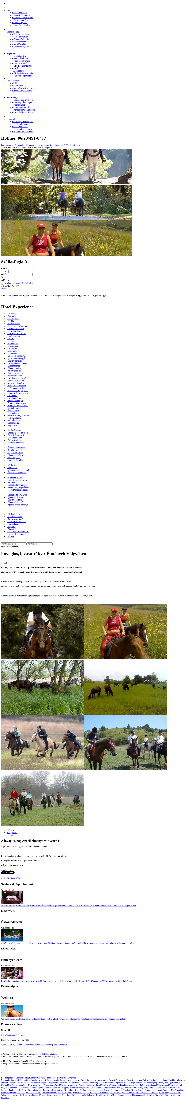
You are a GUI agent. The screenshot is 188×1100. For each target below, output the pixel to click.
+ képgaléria (12, 832)
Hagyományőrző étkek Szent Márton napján (48, 1087)
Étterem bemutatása (21, 34)
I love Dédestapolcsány (23, 112)
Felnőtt (4, 274)
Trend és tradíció (20, 37)
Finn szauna (12, 343)
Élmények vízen (20, 126)
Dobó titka (12, 395)
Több (3, 563)
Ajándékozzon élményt (22, 131)
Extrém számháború (16, 380)
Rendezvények (13, 97)
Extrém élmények (15, 400)
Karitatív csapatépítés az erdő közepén (97, 1090)
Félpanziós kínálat (20, 39)
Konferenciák (18, 105)
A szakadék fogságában (17, 390)
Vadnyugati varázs (15, 383)
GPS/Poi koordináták (22, 66)
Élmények (11, 119)
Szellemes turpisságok (17, 326)
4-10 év (4, 280)
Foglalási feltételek (21, 25)
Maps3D (5, 1035)
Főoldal (10, 321)
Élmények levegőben (22, 129)
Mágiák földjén (14, 408)
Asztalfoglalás (19, 44)
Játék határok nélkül (16, 388)
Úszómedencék (14, 366)
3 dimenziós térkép (21, 61)
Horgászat (12, 313)
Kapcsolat (11, 53)
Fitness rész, (12, 353)
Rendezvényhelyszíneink (23, 110)
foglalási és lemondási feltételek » (18, 283)
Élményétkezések (20, 42)
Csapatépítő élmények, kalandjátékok (64, 1083)
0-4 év (4, 277)
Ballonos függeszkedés (17, 405)
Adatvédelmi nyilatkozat (18, 415)
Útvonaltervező (19, 63)
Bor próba (12, 316)
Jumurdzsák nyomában (17, 393)
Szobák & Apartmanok (22, 17)
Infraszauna (12, 346)
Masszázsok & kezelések (23, 88)
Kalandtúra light (14, 376)
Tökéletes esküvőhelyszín (83, 1095)
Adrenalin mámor (15, 373)
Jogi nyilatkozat (14, 418)
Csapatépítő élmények (22, 121)
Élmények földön (20, 124)
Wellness (16, 83)
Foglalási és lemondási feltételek (38, 1044)
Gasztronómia (13, 32)
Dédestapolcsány (20, 20)
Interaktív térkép (20, 58)
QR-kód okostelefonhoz (23, 73)
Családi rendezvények (22, 100)
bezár (3, 288)
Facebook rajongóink (22, 76)
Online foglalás (19, 22)
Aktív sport (17, 85)
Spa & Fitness (13, 81)
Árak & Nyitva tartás (22, 90)
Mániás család (13, 323)
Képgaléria (31, 145)
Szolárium (12, 351)
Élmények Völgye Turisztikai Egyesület (36, 1054)
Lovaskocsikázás (14, 331)
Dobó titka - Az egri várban (130, 1083)
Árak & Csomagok (21, 15)
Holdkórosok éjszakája (17, 378)
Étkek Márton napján (16, 358)
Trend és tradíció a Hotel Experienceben (113, 1095)
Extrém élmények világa (89, 1085)
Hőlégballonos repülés (17, 363)
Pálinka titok (13, 318)
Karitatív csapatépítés (16, 385)
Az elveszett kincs (15, 371)
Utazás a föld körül (15, 328)
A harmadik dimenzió (16, 403)
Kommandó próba (15, 398)
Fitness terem (175, 1085)
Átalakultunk (13, 410)
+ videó (10, 835)
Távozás (4, 271)
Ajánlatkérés (18, 71)
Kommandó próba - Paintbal (157, 1090)
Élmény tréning (14, 368)
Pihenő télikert (13, 413)
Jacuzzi (10, 341)
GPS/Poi (66, 145)
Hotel (9, 10)
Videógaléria (20, 145)
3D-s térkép (75, 145)
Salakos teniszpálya (16, 356)
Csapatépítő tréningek (22, 102)
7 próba (10, 338)
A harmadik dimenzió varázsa (22, 1080)
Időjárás (16, 68)
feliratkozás (6, 546)
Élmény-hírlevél (14, 361)
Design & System (16, 1035)
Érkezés (4, 268)
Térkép (39, 145)
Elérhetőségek (19, 56)
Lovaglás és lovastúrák (31, 1092)
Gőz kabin (12, 348)
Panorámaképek (8, 145)
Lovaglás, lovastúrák (16, 333)
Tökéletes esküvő (20, 107)
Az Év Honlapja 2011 (10, 878)
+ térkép (10, 830)
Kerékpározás (13, 336)
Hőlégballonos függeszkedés (103, 1087)
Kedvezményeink (20, 46)
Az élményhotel (19, 12)
